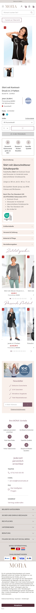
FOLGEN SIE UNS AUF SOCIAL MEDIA (16, 539)
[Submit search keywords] (31, 12)
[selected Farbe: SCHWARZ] (3, 114)
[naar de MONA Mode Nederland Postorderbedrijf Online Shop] (23, 549)
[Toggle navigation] (3, 6)
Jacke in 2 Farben (14, 343)
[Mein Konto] (22, 6)
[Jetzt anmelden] (27, 404)
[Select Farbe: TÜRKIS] (7, 114)
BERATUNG (6, 533)
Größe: (4, 118)
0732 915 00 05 (17, 473)
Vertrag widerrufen (15, 502)
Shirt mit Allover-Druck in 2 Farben (14, 291)
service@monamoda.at (19, 481)
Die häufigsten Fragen (16, 489)
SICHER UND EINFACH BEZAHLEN (14, 515)
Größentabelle (29, 118)
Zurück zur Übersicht (12, 20)
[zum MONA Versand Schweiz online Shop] (18, 549)
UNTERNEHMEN (8, 527)
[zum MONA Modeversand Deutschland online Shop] (13, 549)
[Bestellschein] (29, 6)
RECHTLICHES (7, 521)
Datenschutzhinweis (18, 409)
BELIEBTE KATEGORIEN (11, 509)
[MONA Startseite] (11, 6)
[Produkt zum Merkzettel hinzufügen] (22, 128)
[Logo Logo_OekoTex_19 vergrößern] (8, 217)
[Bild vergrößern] (28, 61)
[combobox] (18, 12)
